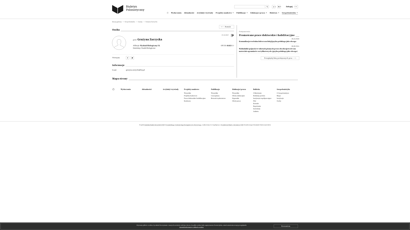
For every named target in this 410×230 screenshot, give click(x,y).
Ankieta (256, 111)
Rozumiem (285, 226)
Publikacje (241, 13)
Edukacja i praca (257, 13)
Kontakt (256, 104)
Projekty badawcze (190, 96)
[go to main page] (128, 10)
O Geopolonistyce (283, 93)
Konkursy (187, 101)
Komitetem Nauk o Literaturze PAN (232, 125)
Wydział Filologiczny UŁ (150, 46)
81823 (229, 46)
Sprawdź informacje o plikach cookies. (191, 227)
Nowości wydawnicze (218, 98)
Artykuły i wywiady (205, 13)
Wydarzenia (176, 13)
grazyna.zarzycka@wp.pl (135, 70)
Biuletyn (273, 13)
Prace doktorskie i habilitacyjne (195, 98)
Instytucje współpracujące (262, 98)
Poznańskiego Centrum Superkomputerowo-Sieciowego (183, 125)
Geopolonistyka (289, 13)
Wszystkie (187, 93)
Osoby (140, 22)
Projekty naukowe (224, 13)
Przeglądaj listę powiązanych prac (278, 58)
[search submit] (267, 6)
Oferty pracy (236, 101)
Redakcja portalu (259, 96)
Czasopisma (215, 96)
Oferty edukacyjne (238, 96)
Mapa (279, 96)
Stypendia (235, 98)
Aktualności (189, 13)
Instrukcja (256, 109)
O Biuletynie (257, 93)
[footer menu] (113, 89)
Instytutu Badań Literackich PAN (154, 125)
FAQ (254, 101)
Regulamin (257, 106)
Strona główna (117, 22)
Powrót (228, 27)
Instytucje (280, 98)
